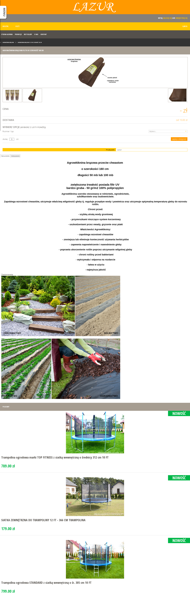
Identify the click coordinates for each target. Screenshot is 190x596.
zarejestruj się (181, 18)
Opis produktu (5, 156)
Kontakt (44, 34)
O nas (36, 34)
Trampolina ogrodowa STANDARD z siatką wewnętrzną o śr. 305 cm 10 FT (46, 582)
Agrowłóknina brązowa (8, 42)
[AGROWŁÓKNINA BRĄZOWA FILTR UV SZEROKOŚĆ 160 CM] (95, 72)
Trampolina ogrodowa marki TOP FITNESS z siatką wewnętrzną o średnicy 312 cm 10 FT (55, 457)
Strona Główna (7, 34)
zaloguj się (167, 18)
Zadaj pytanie (15, 156)
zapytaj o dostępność (179, 139)
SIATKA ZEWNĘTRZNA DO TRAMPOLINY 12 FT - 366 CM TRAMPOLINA (43, 520)
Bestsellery (28, 34)
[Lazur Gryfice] (95, 8)
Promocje (18, 34)
